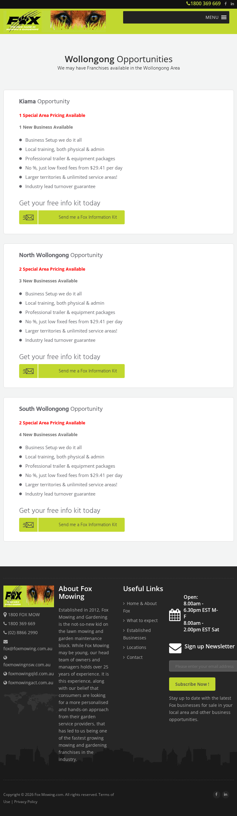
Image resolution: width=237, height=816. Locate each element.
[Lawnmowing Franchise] (61, 22)
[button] (212, 17)
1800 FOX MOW (24, 614)
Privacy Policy (25, 801)
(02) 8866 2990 (23, 632)
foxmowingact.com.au (30, 682)
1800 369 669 (205, 3)
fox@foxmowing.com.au (27, 648)
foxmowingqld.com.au (30, 673)
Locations (136, 647)
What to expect (142, 620)
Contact (135, 657)
